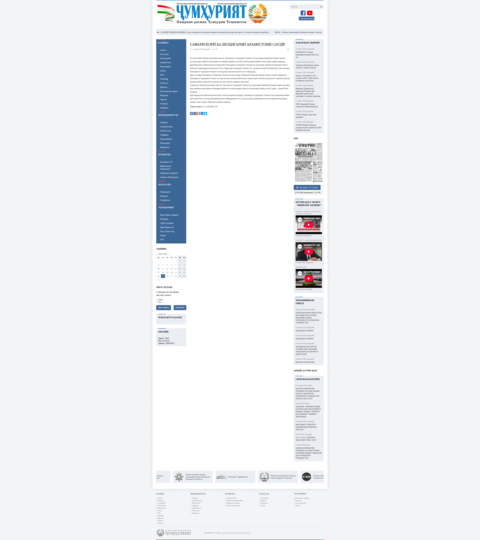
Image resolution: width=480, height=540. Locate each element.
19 (167, 272)
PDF (162, 239)
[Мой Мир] (202, 113)
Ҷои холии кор (167, 231)
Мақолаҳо (165, 143)
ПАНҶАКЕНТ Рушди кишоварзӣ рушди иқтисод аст (307, 54)
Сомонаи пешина (306, 18)
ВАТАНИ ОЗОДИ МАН (305, 362)
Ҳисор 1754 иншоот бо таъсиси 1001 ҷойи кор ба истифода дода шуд (307, 78)
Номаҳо (164, 103)
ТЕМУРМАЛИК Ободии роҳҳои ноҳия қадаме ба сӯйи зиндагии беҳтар (308, 127)
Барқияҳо (164, 147)
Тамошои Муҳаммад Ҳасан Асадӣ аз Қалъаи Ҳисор (307, 66)
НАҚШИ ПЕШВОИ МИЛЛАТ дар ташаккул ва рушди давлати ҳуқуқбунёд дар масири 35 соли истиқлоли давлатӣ (171, 32)
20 (171, 272)
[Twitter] (205, 113)
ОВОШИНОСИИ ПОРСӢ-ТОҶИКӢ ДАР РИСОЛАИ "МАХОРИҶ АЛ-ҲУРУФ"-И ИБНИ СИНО (307, 350)
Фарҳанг (164, 95)
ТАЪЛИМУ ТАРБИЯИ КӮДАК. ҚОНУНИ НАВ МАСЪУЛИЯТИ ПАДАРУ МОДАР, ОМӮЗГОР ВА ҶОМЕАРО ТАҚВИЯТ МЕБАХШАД (308, 411)
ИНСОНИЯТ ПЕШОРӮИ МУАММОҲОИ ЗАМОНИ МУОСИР (306, 427)
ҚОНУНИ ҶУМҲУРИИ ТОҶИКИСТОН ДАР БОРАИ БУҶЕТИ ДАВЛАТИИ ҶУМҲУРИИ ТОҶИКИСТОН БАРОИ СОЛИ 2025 (307, 393)
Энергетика (165, 62)
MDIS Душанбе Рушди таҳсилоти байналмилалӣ (307, 105)
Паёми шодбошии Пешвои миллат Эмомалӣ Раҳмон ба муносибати (270, 32)
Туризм (163, 99)
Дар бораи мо (167, 227)
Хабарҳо (164, 107)
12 (167, 269)
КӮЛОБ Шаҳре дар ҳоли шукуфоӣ (306, 115)
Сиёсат (163, 50)
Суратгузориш (167, 223)
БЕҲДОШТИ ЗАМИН (304, 330)
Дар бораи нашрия (169, 214)
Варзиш (163, 87)
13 (171, 269)
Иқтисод (164, 54)
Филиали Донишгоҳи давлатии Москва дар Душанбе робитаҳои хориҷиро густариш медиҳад (308, 92)
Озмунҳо (164, 218)
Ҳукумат (164, 196)
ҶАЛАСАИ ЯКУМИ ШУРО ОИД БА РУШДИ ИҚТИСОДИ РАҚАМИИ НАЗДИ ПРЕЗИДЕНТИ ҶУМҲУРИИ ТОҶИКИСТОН (309, 317)
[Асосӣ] (213, 14)
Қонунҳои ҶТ (166, 161)
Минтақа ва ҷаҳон (169, 91)
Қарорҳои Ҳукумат (169, 173)
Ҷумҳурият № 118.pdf (308, 187)
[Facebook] (195, 113)
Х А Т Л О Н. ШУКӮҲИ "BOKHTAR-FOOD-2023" (306, 438)
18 (163, 272)
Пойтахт (164, 83)
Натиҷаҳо (180, 308)
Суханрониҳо (166, 126)
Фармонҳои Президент (165, 167)
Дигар (263, 506)
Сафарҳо (164, 134)
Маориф (164, 78)
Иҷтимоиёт (165, 58)
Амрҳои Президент (169, 177)
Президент (165, 191)
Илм (162, 74)
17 (159, 272)
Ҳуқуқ (163, 70)
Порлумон (165, 200)
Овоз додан (163, 308)
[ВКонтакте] (191, 113)
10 (159, 269)
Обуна (163, 235)
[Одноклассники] (198, 113)
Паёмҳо (164, 122)
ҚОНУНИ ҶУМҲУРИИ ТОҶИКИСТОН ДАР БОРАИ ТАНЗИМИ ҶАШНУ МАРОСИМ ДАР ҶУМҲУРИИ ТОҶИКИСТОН (309, 453)
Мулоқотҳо (165, 130)
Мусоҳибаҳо (166, 138)
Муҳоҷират (165, 66)
